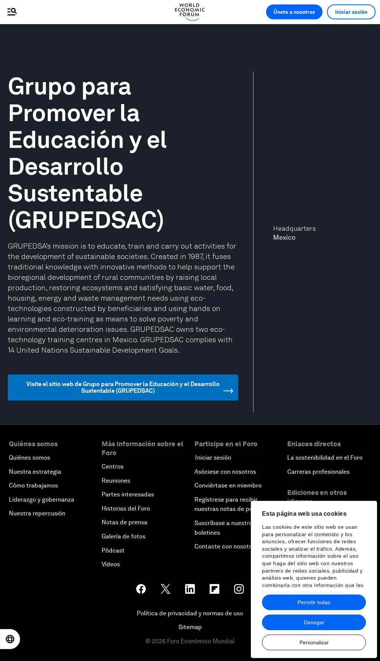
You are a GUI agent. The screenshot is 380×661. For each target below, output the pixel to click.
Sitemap (190, 627)
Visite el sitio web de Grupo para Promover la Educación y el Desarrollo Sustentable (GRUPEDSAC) (123, 387)
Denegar (314, 622)
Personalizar (314, 642)
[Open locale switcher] (10, 639)
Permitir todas (314, 602)
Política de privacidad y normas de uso (190, 613)
